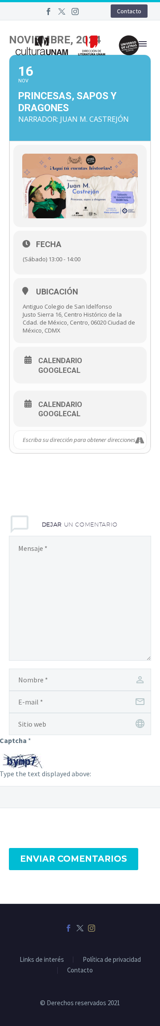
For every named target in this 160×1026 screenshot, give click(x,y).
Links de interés (42, 959)
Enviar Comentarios (73, 859)
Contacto (129, 11)
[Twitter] (61, 11)
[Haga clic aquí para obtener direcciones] (139, 440)
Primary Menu (143, 43)
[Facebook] (48, 11)
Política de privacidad (112, 959)
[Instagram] (75, 11)
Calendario (60, 361)
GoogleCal (59, 371)
